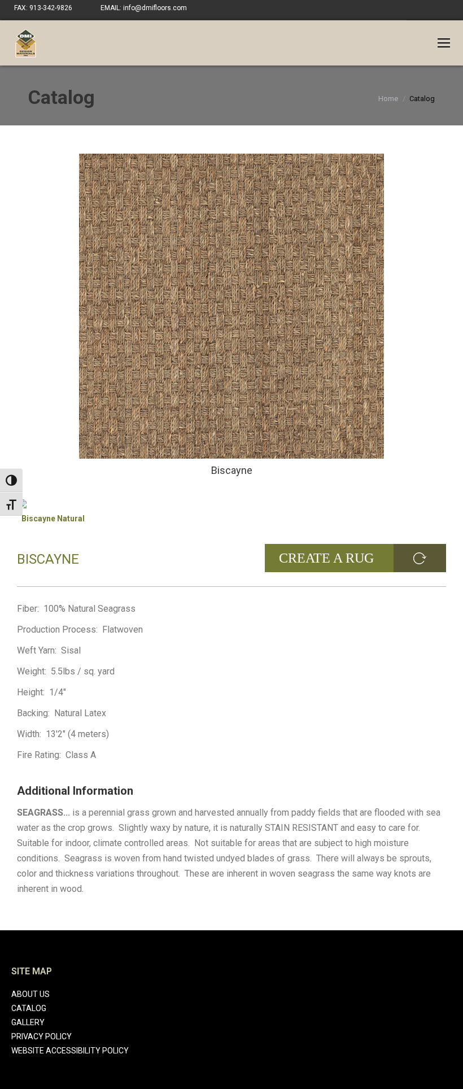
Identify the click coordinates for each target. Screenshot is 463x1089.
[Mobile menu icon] (444, 43)
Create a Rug (326, 558)
